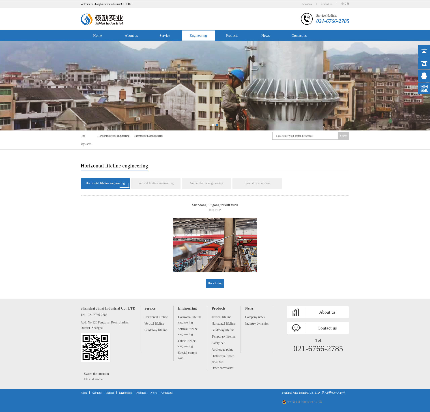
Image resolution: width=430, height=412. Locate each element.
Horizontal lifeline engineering (113, 135)
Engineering (198, 35)
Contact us (326, 4)
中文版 (345, 4)
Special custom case (257, 183)
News (265, 35)
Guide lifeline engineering (206, 183)
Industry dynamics (257, 323)
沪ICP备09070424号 (333, 392)
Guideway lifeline (155, 330)
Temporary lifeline (223, 336)
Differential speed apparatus (223, 358)
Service (164, 35)
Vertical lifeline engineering (156, 183)
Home (97, 35)
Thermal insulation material (148, 135)
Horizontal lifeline (156, 317)
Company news (254, 317)
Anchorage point (222, 349)
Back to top (215, 283)
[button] (213, 125)
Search (343, 135)
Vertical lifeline (154, 323)
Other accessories (222, 368)
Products (232, 35)
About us (307, 4)
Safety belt (218, 343)
